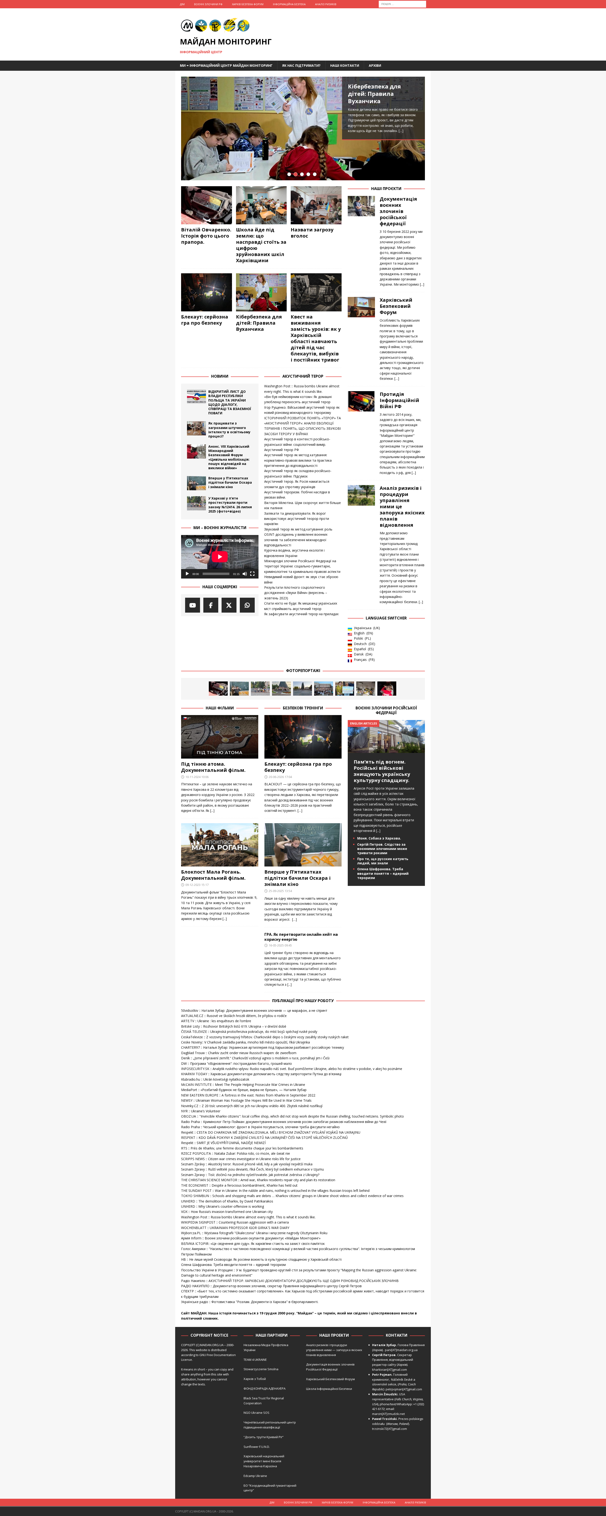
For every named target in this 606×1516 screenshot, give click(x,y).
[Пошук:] (402, 3)
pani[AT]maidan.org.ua (401, 1350)
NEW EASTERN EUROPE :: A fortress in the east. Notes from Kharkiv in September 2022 (248, 1095)
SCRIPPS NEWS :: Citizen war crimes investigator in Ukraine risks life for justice (241, 1159)
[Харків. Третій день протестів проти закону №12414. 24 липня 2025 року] (302, 688)
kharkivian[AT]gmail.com (389, 1369)
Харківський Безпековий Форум (396, 306)
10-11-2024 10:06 (197, 777)
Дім (182, 4)
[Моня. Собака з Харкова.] (386, 688)
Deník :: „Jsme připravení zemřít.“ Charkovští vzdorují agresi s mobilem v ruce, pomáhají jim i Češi (255, 1058)
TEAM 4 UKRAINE (255, 1359)
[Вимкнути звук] (244, 573)
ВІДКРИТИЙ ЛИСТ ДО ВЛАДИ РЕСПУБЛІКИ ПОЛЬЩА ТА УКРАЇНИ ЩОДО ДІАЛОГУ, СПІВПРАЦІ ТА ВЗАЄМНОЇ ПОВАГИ (229, 402)
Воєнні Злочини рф (208, 4)
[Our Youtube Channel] (192, 605)
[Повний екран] (252, 573)
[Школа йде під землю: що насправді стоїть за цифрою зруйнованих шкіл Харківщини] (261, 205)
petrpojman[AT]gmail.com (404, 1389)
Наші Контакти (344, 65)
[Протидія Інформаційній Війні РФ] (361, 432)
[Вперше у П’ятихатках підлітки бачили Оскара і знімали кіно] (196, 483)
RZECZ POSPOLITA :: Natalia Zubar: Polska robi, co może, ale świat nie (235, 1153)
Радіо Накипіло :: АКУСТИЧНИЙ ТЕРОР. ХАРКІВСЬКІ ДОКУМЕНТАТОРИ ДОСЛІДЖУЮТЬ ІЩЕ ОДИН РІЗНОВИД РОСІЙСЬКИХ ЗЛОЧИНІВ (290, 1280)
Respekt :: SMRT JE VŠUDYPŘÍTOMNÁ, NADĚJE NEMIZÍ (223, 1142)
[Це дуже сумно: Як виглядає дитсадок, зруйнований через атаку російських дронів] (365, 688)
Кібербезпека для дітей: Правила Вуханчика (374, 93)
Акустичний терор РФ (281, 449)
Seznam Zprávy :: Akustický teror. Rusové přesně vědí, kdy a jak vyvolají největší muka (246, 1164)
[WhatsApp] (247, 605)
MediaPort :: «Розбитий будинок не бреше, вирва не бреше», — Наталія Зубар (244, 1089)
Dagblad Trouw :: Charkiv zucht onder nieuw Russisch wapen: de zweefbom (238, 1053)
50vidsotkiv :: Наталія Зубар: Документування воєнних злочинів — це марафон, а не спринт (254, 1010)
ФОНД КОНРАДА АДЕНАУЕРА (265, 1388)
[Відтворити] (187, 573)
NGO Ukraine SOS (256, 1412)
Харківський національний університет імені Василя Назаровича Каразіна (264, 1461)
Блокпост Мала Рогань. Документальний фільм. (213, 875)
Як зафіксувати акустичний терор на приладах (301, 614)
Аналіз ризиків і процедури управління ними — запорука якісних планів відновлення (334, 1350)
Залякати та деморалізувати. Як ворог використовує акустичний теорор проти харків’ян (296, 518)
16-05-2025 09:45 (280, 945)
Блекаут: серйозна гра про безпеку (204, 320)
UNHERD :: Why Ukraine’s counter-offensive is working (222, 1206)
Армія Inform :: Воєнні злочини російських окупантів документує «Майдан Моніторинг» (251, 1238)
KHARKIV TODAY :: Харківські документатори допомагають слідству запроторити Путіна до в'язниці (261, 1074)
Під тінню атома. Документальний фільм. (213, 767)
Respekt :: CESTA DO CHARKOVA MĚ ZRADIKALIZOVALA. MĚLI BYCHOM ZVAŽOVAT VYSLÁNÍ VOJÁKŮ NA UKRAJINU (270, 1132)
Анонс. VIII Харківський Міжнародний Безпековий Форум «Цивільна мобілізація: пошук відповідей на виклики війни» (229, 457)
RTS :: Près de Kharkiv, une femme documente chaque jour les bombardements (242, 1148)
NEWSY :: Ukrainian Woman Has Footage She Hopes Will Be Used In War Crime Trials (246, 1100)
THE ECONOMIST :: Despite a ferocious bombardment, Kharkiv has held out (239, 1185)
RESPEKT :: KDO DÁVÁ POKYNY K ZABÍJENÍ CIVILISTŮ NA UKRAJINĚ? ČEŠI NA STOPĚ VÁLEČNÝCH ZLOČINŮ (264, 1137)
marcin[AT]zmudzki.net (388, 1414)
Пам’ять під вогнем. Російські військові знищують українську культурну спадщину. (382, 771)
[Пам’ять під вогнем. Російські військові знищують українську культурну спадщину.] (386, 750)
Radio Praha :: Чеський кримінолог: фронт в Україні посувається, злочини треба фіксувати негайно (260, 1127)
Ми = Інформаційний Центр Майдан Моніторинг (226, 65)
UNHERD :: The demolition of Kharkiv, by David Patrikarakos (227, 1201)
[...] (422, 284)
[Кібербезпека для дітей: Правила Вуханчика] (303, 128)
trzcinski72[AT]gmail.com (390, 1429)
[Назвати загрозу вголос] (316, 205)
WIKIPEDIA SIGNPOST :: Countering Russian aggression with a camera (235, 1222)
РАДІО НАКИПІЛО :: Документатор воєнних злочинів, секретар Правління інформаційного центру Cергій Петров (271, 1286)
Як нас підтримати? (301, 65)
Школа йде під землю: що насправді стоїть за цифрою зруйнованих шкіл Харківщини (261, 245)
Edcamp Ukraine (255, 1476)
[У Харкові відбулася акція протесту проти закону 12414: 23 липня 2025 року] (323, 688)
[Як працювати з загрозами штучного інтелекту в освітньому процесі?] (196, 428)
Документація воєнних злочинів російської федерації (398, 211)
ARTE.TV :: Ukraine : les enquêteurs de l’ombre (216, 1021)
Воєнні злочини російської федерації (386, 710)
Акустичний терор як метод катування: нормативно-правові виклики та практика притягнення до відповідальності (298, 460)
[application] (219, 557)
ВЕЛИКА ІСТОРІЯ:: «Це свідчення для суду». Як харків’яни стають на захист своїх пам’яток (253, 1243)
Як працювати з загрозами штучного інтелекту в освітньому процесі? (229, 429)
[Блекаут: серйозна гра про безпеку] (206, 292)
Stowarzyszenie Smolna (261, 1369)
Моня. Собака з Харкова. (379, 838)
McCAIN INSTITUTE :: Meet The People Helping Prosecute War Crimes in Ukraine (243, 1084)
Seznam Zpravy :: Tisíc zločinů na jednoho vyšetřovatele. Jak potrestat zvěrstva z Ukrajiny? (250, 1174)
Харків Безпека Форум (247, 4)
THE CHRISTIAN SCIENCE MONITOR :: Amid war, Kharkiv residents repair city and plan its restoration (258, 1180)
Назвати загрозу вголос (312, 232)
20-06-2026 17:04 (280, 777)
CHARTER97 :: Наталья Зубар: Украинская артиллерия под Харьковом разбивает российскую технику (262, 1047)
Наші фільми (220, 708)
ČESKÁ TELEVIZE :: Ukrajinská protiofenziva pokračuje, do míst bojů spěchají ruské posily (249, 1031)
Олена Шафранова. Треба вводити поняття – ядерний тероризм (383, 873)
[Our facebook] (210, 605)
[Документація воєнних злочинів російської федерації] (361, 240)
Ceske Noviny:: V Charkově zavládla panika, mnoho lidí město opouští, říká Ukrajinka (245, 1042)
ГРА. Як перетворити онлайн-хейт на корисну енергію (301, 937)
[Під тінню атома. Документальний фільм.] (219, 736)
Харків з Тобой (255, 1379)
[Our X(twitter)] (229, 605)
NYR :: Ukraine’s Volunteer (200, 1111)
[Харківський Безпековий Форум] (361, 338)
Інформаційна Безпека (289, 4)
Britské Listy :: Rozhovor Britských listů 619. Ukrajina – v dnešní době (233, 1026)
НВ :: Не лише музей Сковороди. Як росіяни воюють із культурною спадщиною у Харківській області (261, 1259)
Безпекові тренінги (303, 708)
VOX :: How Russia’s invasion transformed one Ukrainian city (227, 1211)
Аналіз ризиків (325, 4)
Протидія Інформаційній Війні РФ (399, 400)
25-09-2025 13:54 (280, 891)
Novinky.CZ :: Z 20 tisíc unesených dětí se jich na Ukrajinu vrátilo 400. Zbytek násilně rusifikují (251, 1106)
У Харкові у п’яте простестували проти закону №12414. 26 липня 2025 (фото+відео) (230, 504)
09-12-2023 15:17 (197, 885)
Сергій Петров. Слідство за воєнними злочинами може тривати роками (382, 848)
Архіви (375, 65)
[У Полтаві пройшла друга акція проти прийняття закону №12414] (344, 688)
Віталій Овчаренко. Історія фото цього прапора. (206, 235)
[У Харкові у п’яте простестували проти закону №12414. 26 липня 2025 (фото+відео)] (196, 503)
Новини (219, 376)
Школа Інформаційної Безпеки (329, 1389)
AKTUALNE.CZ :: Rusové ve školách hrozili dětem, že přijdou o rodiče (234, 1015)
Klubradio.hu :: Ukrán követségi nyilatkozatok (215, 1079)
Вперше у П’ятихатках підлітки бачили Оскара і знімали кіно (230, 482)
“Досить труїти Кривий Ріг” (264, 1437)
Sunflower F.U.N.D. (257, 1447)
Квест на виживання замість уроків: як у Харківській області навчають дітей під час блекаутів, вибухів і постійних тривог (316, 338)
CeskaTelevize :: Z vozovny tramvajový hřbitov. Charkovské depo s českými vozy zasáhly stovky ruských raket (265, 1037)
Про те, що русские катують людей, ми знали (382, 861)
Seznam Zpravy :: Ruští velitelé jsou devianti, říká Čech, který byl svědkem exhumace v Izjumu (252, 1169)
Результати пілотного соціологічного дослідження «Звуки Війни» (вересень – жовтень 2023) (295, 592)
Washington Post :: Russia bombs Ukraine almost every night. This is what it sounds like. (248, 1217)
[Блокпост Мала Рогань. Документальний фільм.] (219, 844)
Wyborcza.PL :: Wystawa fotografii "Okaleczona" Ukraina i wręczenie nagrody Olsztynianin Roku (254, 1233)
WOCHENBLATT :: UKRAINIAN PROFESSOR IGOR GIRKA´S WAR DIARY (235, 1227)
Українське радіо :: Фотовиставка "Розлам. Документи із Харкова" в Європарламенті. (249, 1301)
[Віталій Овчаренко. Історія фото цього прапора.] (206, 205)
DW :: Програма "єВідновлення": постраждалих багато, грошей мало (236, 1063)
